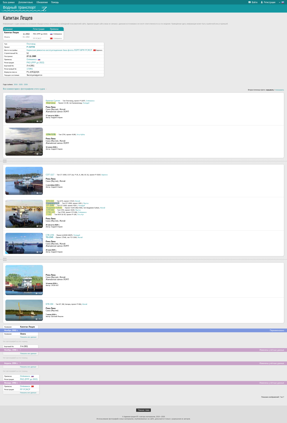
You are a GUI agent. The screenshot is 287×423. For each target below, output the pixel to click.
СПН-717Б (50, 134)
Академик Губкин (54, 208)
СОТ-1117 (50, 175)
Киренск (104, 175)
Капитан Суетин (53, 101)
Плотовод (31, 44)
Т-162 (48, 214)
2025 (21, 84)
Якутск (85, 203)
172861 (30, 69)
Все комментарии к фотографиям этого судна (24, 89)
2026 (26, 84)
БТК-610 (50, 201)
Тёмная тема (143, 410)
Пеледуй (86, 103)
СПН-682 (50, 210)
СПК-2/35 (50, 235)
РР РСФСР (25, 389)
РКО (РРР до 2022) (35, 62)
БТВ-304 (49, 304)
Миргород (50, 103)
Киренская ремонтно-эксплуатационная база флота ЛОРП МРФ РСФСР (59, 50)
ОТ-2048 (50, 205)
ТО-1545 (49, 237)
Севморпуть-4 (52, 203)
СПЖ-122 (50, 212)
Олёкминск (32, 59)
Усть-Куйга (81, 134)
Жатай (77, 201)
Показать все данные (28, 337)
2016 (15, 84)
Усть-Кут (80, 214)
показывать (279, 90)
